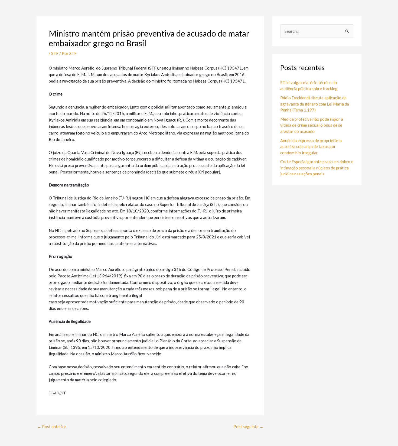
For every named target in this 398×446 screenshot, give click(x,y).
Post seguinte (248, 427)
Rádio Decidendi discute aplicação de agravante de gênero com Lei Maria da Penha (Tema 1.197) (314, 103)
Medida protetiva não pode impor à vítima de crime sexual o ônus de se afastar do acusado (311, 125)
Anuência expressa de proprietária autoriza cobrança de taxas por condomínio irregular (311, 146)
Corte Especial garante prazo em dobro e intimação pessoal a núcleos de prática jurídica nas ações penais (316, 167)
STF (54, 53)
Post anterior (51, 427)
